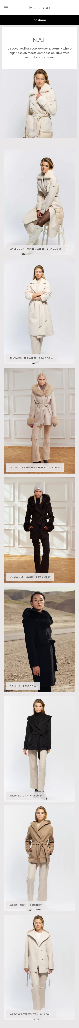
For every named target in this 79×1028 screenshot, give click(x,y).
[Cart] (75, 7)
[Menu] (6, 8)
